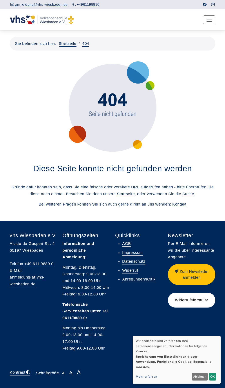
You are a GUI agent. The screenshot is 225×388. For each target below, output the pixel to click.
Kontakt (179, 204)
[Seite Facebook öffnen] (204, 4)
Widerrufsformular (191, 300)
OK (212, 376)
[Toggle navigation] (209, 19)
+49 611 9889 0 (38, 264)
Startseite (67, 43)
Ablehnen (199, 376)
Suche (188, 194)
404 (85, 43)
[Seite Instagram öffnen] (213, 4)
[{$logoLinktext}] (42, 19)
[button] (191, 274)
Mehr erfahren (146, 376)
